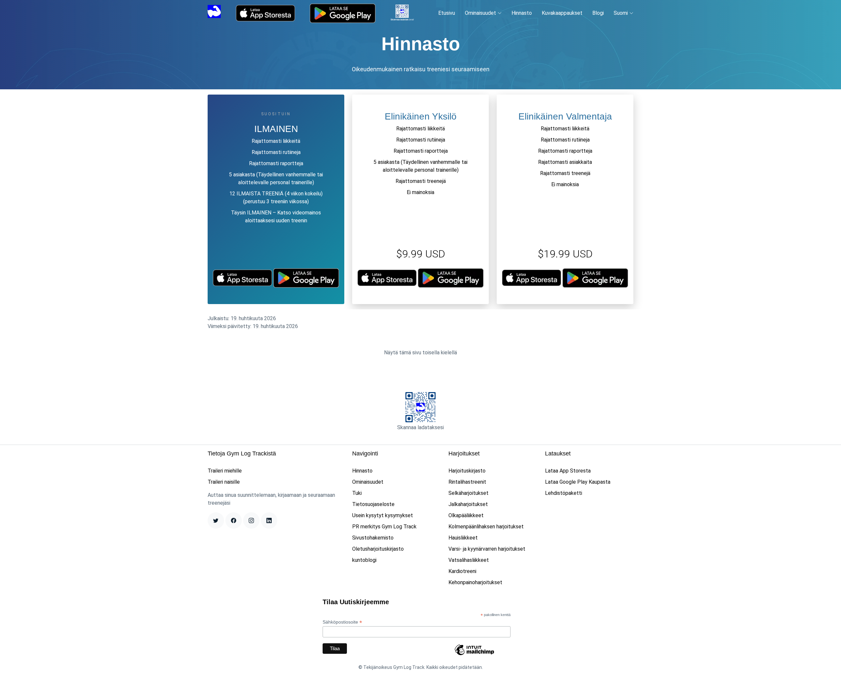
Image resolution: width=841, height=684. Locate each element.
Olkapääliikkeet (466, 515)
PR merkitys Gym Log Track (384, 526)
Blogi (598, 13)
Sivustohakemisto (373, 538)
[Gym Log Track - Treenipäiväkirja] (214, 13)
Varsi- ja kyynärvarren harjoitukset (486, 549)
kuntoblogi (364, 560)
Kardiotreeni (462, 571)
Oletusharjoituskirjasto (378, 549)
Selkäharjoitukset (468, 493)
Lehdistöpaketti (563, 493)
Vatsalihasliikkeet (468, 560)
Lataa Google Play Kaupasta (577, 482)
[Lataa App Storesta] (265, 13)
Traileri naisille (224, 482)
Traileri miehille (225, 471)
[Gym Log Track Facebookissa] (233, 520)
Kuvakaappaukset (562, 13)
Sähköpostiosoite (342, 622)
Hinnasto (521, 13)
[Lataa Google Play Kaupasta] (342, 13)
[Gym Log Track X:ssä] (216, 520)
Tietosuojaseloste (373, 504)
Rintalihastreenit (467, 482)
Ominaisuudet (367, 482)
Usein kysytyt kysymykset (382, 515)
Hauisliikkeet (463, 538)
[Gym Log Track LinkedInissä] (269, 520)
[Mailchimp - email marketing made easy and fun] (474, 654)
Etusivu (446, 13)
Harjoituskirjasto (467, 471)
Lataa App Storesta (568, 471)
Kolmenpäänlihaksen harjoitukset (486, 526)
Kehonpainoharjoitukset (475, 582)
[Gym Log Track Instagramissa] (251, 520)
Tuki (357, 493)
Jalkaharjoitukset (468, 504)
